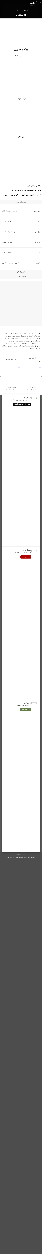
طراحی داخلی (23, 10)
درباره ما (24, 854)
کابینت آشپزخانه (11, 359)
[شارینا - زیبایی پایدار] (35, 3)
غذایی (16, 10)
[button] (2, 3)
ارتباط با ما (18, 854)
